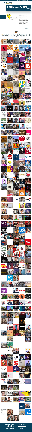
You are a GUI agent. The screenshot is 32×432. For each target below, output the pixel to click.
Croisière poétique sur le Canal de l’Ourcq (28, 254)
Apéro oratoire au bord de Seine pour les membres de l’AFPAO (10, 126)
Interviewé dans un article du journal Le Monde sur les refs (16, 327)
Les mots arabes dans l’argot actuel (16, 199)
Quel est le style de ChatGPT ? (10, 108)
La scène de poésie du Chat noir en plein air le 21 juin (28, 78)
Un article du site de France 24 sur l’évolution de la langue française (9, 278)
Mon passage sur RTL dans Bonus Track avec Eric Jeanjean (4, 315)
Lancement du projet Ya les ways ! (16, 406)
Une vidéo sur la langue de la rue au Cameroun (9, 363)
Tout (2, 34)
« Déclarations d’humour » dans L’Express (22, 175)
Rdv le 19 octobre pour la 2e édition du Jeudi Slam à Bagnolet (16, 302)
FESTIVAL (30, 34)
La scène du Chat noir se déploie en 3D (16, 412)
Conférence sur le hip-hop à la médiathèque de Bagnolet (3, 90)
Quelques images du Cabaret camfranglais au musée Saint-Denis (16, 145)
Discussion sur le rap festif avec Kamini (16, 120)
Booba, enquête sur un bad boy (16, 163)
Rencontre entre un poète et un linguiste (22, 60)
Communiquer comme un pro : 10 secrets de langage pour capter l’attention (22, 211)
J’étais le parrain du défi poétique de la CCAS (3, 296)
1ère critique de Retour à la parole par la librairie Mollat (9, 132)
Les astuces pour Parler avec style (10, 151)
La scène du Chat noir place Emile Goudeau (10, 78)
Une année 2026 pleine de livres (10, 357)
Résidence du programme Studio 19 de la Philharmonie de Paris (22, 90)
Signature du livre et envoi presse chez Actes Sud (16, 65)
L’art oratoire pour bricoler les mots (28, 66)
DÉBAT (26, 34)
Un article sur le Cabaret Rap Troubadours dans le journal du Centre (9, 260)
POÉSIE (24, 35)
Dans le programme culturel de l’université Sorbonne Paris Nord (16, 60)
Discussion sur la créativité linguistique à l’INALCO (10, 254)
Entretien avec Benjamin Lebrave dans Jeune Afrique (28, 229)
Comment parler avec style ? (22, 157)
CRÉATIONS (20, 0)
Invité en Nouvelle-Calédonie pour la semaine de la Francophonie (16, 193)
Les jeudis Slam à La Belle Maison (3, 236)
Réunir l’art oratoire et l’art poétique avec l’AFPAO (3, 387)
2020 (17, 34)
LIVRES (7, 427)
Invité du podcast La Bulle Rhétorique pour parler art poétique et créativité (10, 241)
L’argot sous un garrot (4, 223)
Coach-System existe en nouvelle (3, 339)
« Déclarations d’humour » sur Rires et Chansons (16, 217)
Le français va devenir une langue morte (28, 315)
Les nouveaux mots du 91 (16, 290)
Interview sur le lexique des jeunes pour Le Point (28, 126)
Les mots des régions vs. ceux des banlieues (4, 59)
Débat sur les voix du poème (16, 181)
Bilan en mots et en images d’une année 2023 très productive (3, 72)
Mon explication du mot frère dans (28, 302)
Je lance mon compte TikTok (9, 327)
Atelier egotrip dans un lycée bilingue (22, 217)
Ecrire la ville (3, 187)
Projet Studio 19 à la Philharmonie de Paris (3, 138)
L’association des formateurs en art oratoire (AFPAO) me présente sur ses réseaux (22, 138)
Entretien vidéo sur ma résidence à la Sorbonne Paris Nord (22, 266)
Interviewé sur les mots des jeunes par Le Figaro (10, 175)
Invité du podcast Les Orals (10, 266)
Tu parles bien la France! (3, 278)
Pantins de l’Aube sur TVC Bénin (28, 266)
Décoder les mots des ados (16, 78)
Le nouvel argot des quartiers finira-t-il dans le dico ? (16, 230)
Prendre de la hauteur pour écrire (28, 72)
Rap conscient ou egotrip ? (9, 375)
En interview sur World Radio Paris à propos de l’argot (22, 315)
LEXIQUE (11, 35)
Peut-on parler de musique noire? (16, 357)
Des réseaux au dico (10, 163)
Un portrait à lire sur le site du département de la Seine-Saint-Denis (16, 339)
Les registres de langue (28, 223)
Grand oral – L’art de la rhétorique (10, 333)
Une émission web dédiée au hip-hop (16, 48)
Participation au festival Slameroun (22, 102)
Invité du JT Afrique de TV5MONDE (28, 399)
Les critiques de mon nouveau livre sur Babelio (9, 211)
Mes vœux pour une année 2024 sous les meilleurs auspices (22, 284)
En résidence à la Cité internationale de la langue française (10, 205)
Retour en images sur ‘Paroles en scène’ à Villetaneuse (10, 272)
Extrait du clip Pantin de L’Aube (28, 290)
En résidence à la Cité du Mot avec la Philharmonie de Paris (15, 381)
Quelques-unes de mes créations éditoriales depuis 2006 (28, 193)
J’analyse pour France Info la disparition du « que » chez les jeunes (22, 163)
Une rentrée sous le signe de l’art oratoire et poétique (4, 260)
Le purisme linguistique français (10, 387)
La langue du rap (4, 266)
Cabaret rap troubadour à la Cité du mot (22, 205)
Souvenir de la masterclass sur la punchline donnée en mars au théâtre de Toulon (9, 345)
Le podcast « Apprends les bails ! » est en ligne (3, 181)
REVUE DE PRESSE (24, 0)
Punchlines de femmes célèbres (22, 375)
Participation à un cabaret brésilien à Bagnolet (22, 150)
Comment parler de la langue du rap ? (22, 71)
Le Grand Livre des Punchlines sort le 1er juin (16, 369)
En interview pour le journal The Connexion (28, 169)
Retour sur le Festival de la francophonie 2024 (28, 381)
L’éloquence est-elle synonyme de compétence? (10, 399)
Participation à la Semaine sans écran (3, 132)
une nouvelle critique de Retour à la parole (3, 247)
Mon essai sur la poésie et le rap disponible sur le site (22, 363)
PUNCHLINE (9, 36)
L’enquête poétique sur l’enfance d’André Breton (10, 351)
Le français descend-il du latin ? (3, 163)
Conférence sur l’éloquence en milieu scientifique (10, 181)
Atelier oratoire (3, 327)
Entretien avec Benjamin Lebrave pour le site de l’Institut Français (28, 90)
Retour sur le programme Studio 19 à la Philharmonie (9, 247)
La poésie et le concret (3, 393)
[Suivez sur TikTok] (13, 426)
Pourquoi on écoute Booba (28, 260)
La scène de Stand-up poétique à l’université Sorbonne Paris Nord (28, 132)
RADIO (12, 36)
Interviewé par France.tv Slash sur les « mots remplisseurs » (16, 260)
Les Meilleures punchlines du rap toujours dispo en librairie (4, 406)
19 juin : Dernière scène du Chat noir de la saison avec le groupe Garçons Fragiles (10, 53)
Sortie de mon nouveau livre (22, 66)
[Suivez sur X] (8, 426)
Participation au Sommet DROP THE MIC (9, 169)
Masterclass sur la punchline (22, 181)
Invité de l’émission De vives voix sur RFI (16, 235)
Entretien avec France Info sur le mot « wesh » (10, 235)
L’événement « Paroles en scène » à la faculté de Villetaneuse (22, 108)
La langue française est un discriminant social (22, 132)
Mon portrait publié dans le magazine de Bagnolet (3, 211)
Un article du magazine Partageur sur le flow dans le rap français (10, 217)
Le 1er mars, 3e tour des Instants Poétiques (28, 211)
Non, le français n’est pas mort (28, 114)
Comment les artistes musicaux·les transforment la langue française (22, 327)
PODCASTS (10, 427)
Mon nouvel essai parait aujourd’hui (4, 120)
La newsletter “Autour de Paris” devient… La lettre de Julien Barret (3, 302)
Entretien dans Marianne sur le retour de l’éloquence (16, 308)
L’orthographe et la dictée (28, 405)
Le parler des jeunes (28, 151)
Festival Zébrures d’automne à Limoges (28, 393)
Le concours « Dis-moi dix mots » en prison (10, 84)
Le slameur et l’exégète (3, 84)
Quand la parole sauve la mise (4, 41)
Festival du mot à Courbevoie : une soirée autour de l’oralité (22, 321)
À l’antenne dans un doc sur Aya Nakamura (28, 357)
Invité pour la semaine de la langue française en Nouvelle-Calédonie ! (28, 387)
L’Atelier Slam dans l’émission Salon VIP (22, 96)
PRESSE (26, 35)
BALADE (20, 34)
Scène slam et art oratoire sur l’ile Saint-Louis (22, 332)
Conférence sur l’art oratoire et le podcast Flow (16, 138)
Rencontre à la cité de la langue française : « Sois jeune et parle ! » (22, 193)
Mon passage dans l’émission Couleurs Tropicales (10, 418)
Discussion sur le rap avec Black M (3, 157)
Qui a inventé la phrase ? (16, 314)
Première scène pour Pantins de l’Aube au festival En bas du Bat (28, 333)
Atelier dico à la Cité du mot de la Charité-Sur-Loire (22, 254)
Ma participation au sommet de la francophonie (28, 60)
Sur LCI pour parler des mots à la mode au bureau (16, 132)
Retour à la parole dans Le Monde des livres (3, 411)
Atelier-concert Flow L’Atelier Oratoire (9, 229)
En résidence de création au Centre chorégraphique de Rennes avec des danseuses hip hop (4, 193)
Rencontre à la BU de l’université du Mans (22, 169)
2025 (6, 34)
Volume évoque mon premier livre (4, 272)
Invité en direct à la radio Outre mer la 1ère (22, 272)
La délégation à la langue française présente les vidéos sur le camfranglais (9, 114)
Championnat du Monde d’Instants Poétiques (16, 272)
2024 (8, 34)
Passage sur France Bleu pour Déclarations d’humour (22, 230)
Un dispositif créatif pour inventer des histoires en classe (10, 296)
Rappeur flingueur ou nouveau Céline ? (16, 187)
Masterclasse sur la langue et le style (22, 199)
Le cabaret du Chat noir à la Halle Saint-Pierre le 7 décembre (3, 48)
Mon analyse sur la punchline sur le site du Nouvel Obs (22, 248)
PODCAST (29, 35)
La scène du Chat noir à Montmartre (28, 369)
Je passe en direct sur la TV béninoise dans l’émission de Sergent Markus (22, 302)
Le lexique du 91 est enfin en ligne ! (16, 345)
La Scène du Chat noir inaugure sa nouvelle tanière (22, 296)
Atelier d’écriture (4, 145)
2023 (11, 34)
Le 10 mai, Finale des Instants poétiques (28, 205)
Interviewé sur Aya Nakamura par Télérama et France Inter (16, 175)
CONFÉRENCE (23, 34)
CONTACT (28, 0)
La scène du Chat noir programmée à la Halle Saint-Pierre (28, 217)
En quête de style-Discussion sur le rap (28, 308)
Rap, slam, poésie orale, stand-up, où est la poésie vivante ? (4, 230)
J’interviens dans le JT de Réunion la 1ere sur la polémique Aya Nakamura (22, 78)
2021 (15, 34)
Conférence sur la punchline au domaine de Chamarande (10, 66)
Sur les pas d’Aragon (4, 369)
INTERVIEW (3, 35)
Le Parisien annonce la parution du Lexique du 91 (28, 102)
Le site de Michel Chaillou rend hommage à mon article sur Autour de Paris (3, 78)
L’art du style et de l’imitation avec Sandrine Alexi (15, 108)
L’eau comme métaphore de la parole (16, 418)
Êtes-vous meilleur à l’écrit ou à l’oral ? (28, 162)
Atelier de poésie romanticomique (10, 96)
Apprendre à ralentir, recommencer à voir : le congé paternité (28, 345)
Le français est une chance (3, 290)
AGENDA (17, 0)
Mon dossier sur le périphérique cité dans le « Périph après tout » (3, 345)
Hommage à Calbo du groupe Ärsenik (3, 351)
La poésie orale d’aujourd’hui (3, 66)
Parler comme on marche (9, 145)
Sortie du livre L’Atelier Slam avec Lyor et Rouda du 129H (22, 405)
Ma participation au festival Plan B (22, 345)
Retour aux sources (4, 308)
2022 (13, 34)
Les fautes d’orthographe (9, 224)
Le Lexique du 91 (28, 351)
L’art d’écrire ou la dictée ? (28, 96)
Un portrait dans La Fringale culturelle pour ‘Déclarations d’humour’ (16, 223)
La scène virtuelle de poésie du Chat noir (28, 138)
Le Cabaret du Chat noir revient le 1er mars (16, 241)
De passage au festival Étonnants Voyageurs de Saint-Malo (16, 54)
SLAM (19, 36)
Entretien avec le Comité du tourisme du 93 (16, 90)
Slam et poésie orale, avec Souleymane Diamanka (3, 381)
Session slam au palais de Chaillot (22, 242)
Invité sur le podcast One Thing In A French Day (10, 41)
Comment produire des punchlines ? (28, 248)
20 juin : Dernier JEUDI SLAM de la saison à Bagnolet (4, 96)
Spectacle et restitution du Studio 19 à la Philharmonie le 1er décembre (3, 199)
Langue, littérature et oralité (28, 199)
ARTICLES (7, 428)
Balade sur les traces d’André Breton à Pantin (3, 320)
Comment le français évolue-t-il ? (22, 357)
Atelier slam (28, 108)
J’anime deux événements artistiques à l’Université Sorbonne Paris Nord (28, 84)
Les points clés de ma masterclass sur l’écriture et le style (9, 199)
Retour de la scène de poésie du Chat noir (16, 211)
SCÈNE (16, 36)
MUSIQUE (14, 35)
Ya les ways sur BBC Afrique (10, 60)
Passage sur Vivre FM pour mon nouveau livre (3, 205)
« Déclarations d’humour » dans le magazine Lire (10, 90)
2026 (4, 34)
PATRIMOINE (18, 35)
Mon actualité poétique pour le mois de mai (10, 102)
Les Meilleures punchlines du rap (16, 363)
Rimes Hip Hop (28, 156)
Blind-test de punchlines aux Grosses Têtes (28, 241)
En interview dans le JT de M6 (10, 339)
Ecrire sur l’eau (16, 387)
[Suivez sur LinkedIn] (11, 426)
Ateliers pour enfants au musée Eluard (3, 175)
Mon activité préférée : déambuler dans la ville (4, 417)
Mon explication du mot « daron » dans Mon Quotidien (16, 248)
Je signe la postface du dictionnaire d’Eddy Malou (28, 144)
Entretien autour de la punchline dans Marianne (4, 169)
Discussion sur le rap (22, 236)
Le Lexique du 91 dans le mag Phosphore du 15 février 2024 (3, 108)
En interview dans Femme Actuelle (22, 412)
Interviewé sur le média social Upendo (16, 351)
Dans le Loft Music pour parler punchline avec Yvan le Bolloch (10, 157)
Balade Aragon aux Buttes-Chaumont (28, 53)
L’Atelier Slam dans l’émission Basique (22, 308)
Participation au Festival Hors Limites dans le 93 (22, 260)
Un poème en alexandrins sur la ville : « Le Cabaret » (16, 84)
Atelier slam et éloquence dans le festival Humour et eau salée (28, 412)
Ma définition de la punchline (16, 278)
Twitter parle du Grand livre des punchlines (22, 278)
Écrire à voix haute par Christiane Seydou (10, 187)
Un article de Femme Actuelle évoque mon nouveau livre (22, 54)
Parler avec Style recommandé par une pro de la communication (3, 284)
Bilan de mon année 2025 (16, 96)
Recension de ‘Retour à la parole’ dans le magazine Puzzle (28, 327)
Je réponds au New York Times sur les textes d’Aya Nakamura (16, 205)
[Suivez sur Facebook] (7, 426)
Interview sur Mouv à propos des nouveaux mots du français (28, 120)
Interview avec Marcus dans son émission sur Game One (16, 332)
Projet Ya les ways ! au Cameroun (22, 41)
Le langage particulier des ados (10, 302)
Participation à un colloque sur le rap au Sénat (22, 338)
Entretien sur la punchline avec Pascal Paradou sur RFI (16, 254)
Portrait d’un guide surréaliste (9, 139)
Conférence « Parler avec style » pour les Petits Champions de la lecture (28, 339)
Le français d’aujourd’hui (28, 375)
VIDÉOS (13, 427)
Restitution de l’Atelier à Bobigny (16, 126)
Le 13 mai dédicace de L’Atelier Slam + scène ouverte (16, 156)
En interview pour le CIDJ (10, 393)
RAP (14, 36)
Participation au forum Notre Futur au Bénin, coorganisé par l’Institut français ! (3, 114)
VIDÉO (23, 36)
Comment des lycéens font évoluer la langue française (22, 145)
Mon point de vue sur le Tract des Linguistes (3, 254)
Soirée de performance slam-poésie (16, 284)
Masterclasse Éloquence (3, 363)
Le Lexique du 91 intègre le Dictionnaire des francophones (10, 406)
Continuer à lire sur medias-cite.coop (24, 28)
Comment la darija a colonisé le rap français (22, 290)
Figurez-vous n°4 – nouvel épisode (10, 321)
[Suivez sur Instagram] (10, 426)
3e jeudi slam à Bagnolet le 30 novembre (9, 315)
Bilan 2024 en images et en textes (22, 387)
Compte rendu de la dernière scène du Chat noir (16, 393)
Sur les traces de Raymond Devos (9, 120)
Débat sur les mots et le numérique (22, 84)
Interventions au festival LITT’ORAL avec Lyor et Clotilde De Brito (10, 48)
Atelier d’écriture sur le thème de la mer (28, 47)
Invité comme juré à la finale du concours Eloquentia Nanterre (16, 296)
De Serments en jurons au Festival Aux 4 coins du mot (28, 278)
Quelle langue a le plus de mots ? (3, 242)
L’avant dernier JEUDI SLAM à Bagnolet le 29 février (28, 41)
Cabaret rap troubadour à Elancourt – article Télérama (3, 102)
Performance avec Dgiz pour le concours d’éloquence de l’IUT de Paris (10, 381)
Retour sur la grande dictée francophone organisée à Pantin (16, 114)
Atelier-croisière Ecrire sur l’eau (16, 150)
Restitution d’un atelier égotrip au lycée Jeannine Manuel (3, 54)
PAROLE (21, 35)
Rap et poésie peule (22, 114)
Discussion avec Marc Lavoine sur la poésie (9, 411)
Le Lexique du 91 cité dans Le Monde (16, 41)
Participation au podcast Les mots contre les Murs (10, 71)
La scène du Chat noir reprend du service (22, 381)
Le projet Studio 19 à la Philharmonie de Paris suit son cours (16, 169)
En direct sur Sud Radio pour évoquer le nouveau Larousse (22, 120)
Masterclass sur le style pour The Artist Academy (16, 375)
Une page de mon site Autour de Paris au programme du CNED (28, 296)
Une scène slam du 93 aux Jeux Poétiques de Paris (28, 175)
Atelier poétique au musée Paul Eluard (4, 375)
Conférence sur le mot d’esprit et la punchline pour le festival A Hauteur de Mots (4, 126)
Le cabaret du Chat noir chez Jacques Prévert (3, 332)
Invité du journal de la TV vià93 (28, 363)
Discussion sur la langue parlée (28, 272)
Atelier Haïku (4, 399)
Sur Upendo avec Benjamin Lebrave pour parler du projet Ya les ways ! (9, 284)
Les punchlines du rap (28, 236)
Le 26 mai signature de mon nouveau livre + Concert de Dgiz (22, 187)
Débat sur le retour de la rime (28, 284)
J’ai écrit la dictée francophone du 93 (9, 369)
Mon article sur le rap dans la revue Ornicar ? (28, 320)
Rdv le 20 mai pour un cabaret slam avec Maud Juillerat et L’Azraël (22, 351)
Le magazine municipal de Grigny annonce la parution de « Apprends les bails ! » (16, 321)
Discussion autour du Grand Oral (22, 399)
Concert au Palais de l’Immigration (9, 290)
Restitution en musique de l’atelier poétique (16, 399)
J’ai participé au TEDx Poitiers (28, 187)
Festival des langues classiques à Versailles (22, 223)
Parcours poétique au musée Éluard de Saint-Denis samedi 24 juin (3, 151)
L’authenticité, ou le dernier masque (16, 72)
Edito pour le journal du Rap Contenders (3, 357)
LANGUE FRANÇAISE (7, 35)
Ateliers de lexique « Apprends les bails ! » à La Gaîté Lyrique (9, 308)
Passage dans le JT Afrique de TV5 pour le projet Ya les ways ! (22, 126)
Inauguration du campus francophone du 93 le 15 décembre (22, 48)
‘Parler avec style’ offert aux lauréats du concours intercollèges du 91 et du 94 (22, 369)
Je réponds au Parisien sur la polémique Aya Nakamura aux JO (28, 181)
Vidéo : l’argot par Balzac (16, 102)
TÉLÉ (21, 36)
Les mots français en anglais (10, 193)
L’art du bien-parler (22, 393)
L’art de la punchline (16, 266)
